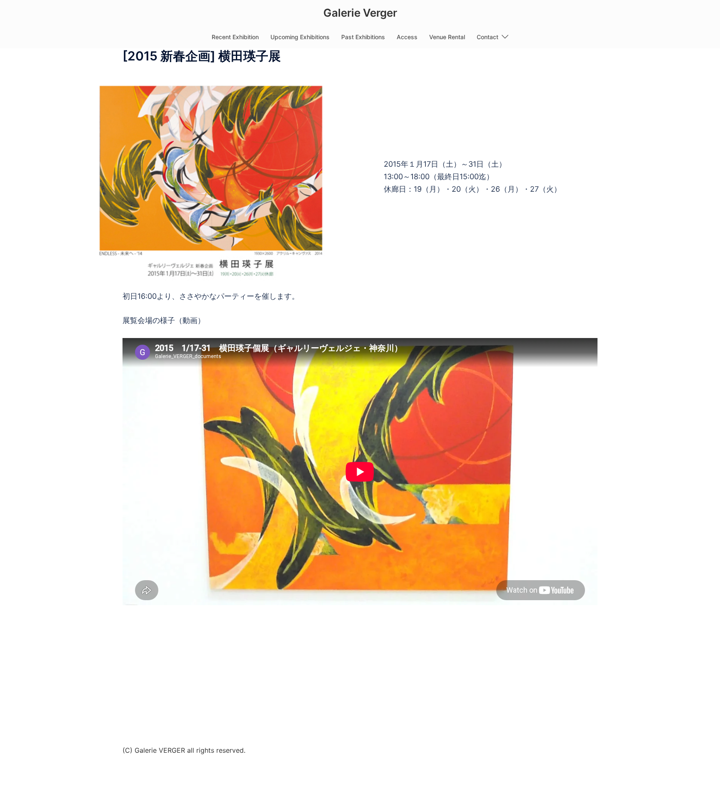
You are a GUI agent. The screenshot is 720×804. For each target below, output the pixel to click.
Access (407, 36)
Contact (487, 36)
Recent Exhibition (235, 36)
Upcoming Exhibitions (300, 36)
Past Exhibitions (363, 36)
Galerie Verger (360, 12)
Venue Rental (447, 36)
